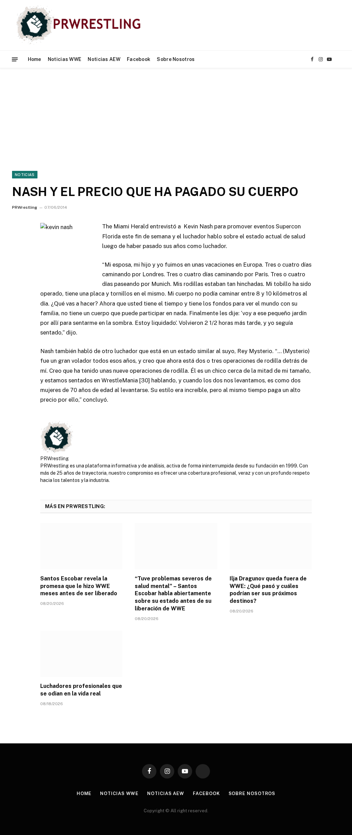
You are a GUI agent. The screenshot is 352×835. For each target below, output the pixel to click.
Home (34, 59)
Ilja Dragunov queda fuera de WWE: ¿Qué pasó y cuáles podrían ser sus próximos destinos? (268, 589)
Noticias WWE (64, 59)
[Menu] (15, 59)
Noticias (25, 175)
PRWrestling (24, 207)
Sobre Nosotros (176, 59)
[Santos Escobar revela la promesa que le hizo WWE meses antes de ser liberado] (81, 546)
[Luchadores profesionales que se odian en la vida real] (81, 654)
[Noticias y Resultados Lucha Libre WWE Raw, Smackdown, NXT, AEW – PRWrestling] (80, 25)
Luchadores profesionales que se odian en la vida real (81, 690)
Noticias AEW (104, 59)
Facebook (138, 59)
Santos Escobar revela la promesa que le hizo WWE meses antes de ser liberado (78, 586)
